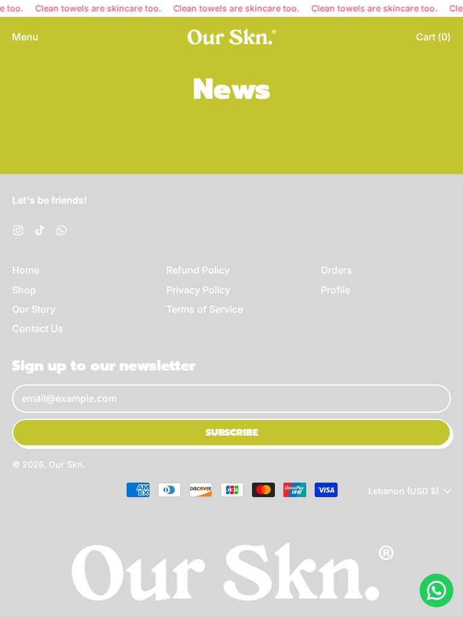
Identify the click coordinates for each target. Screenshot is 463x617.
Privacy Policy (198, 290)
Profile (335, 290)
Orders (336, 270)
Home (25, 270)
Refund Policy (198, 270)
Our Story (33, 309)
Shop (24, 290)
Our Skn (66, 464)
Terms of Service (204, 309)
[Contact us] (436, 590)
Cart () (433, 40)
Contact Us (37, 328)
